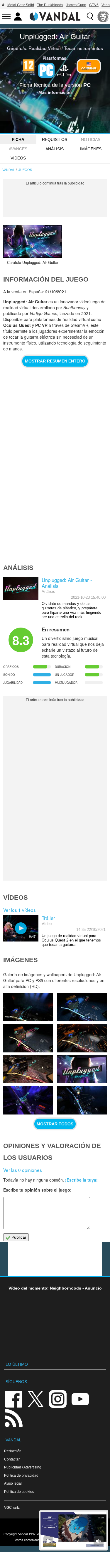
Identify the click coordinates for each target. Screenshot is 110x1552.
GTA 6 (94, 5)
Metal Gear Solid (20, 5)
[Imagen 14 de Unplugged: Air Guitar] (28, 1038)
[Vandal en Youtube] (80, 1398)
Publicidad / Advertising (22, 1467)
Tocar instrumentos (83, 48)
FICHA (18, 139)
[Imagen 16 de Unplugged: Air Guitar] (28, 1007)
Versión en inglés (55, 1526)
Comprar (88, 68)
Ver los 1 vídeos (19, 909)
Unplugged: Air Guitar (55, 36)
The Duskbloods (50, 5)
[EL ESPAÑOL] (103, 16)
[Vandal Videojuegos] (55, 16)
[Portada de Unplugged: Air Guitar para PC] (32, 241)
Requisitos (54, 139)
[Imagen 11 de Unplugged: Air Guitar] (82, 1069)
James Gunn (76, 5)
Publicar (18, 1237)
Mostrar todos (55, 1124)
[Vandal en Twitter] (35, 1398)
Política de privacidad (21, 1475)
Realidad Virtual (44, 48)
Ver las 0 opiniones (22, 1170)
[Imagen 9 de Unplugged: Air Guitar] (82, 1100)
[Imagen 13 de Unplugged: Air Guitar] (82, 1038)
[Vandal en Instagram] (57, 1398)
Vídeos (18, 158)
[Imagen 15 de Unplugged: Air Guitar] (82, 1007)
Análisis (54, 149)
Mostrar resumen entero (55, 361)
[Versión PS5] (64, 70)
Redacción (12, 1451)
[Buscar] (90, 16)
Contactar (12, 1459)
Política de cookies (19, 1491)
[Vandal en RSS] (13, 1417)
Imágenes (90, 149)
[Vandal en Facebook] (13, 1398)
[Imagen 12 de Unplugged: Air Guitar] (28, 1069)
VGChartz (12, 1507)
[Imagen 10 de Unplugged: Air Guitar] (28, 1100)
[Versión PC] (46, 70)
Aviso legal (13, 1483)
